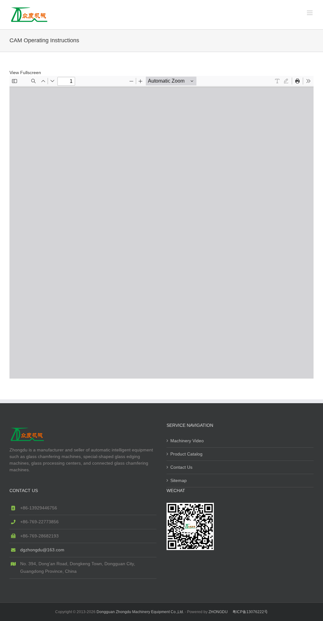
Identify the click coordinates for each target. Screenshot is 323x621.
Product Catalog (186, 453)
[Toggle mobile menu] (310, 12)
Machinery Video (187, 440)
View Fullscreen (25, 72)
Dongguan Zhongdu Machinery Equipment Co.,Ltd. (140, 612)
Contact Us (181, 467)
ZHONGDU (218, 612)
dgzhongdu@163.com (42, 549)
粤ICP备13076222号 (250, 612)
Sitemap (178, 480)
